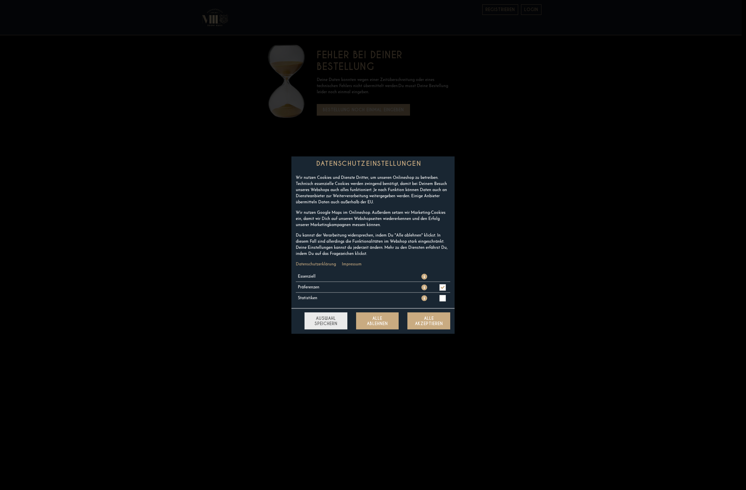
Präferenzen (308, 287)
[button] (424, 277)
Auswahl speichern (325, 321)
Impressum (352, 264)
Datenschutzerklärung (316, 264)
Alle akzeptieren (429, 321)
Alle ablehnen (377, 321)
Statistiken (307, 298)
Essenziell (307, 276)
